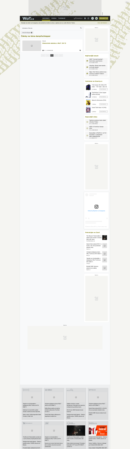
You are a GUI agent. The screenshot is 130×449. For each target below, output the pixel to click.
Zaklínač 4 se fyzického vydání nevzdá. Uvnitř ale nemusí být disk (31, 410)
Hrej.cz (88, 255)
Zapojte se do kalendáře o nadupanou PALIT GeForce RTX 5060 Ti (93, 260)
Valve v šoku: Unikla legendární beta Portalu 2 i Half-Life (32, 415)
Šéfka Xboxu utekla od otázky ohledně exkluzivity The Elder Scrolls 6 (52, 410)
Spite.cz (88, 249)
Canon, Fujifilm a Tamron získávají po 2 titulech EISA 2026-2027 (97, 444)
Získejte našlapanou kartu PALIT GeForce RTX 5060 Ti (93, 252)
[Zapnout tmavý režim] (96, 18)
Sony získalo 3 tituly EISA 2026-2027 (98, 447)
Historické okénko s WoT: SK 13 (54, 43)
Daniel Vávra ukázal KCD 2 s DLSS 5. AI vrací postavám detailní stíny (94, 245)
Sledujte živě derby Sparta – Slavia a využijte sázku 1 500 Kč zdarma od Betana (76, 416)
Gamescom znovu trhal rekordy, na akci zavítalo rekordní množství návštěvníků (54, 445)
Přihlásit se (104, 18)
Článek (44, 41)
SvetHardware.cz (90, 241)
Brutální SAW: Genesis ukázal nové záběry (92, 267)
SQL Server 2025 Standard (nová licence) (75, 410)
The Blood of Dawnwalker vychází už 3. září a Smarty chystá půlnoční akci (32, 437)
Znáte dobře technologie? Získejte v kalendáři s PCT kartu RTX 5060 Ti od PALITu (76, 445)
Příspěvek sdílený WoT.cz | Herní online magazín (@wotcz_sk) (100, 226)
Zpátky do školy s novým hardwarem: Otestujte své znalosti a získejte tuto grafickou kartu (76, 405)
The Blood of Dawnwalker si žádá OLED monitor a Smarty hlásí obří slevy (94, 237)
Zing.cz (88, 263)
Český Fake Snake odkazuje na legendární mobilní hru (52, 415)
